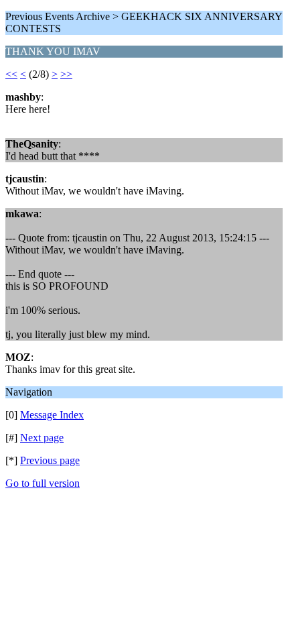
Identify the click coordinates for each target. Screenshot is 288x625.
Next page (42, 437)
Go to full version (42, 483)
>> (66, 74)
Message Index (52, 414)
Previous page (50, 460)
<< (11, 74)
